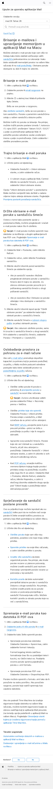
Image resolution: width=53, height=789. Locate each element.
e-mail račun (17, 358)
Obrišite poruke (17, 534)
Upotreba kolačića (35, 784)
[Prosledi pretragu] (6, 27)
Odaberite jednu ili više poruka (21, 626)
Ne (33, 760)
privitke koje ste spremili (29, 410)
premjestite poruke (30, 390)
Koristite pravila (17, 579)
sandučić (14, 393)
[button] (44, 3)
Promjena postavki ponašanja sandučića (22, 199)
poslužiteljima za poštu (14, 371)
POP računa (20, 463)
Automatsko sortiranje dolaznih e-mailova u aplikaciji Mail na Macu (23, 738)
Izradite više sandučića (21, 557)
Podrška (11, 766)
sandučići (7, 512)
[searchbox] (26, 27)
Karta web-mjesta (20, 784)
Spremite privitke (18, 547)
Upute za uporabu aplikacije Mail (22, 9)
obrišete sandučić (15, 111)
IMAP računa (20, 425)
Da (19, 760)
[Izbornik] (50, 3)
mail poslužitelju (24, 65)
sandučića (8, 59)
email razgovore (33, 90)
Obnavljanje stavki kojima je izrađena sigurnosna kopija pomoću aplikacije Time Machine (24, 719)
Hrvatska (5, 778)
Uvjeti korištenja (7, 784)
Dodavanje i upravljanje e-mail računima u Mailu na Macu (25, 745)
